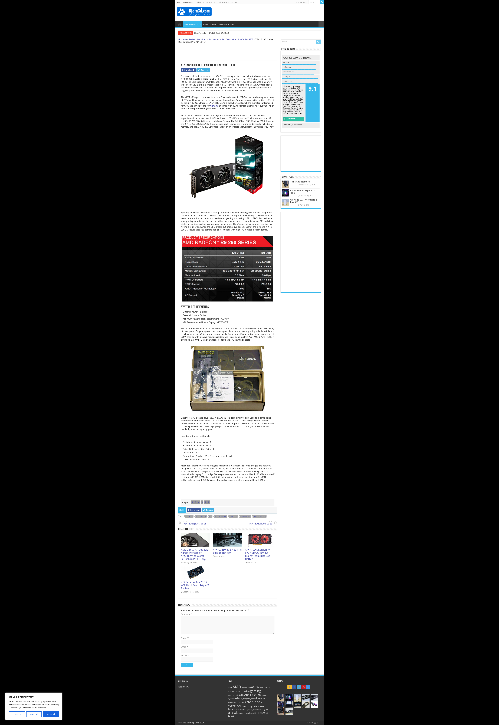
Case (260, 687)
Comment (186, 614)
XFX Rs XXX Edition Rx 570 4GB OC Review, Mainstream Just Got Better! (257, 554)
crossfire (245, 691)
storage (240, 713)
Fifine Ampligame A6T (301, 181)
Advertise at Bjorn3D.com (228, 2)
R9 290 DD (189, 516)
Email (184, 646)
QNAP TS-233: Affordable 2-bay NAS (303, 200)
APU (249, 688)
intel (237, 698)
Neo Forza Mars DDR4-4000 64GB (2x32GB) (215, 33)
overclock (235, 706)
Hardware (213, 39)
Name (185, 638)
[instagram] (306, 2)
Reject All (34, 714)
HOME (179, 24)
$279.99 (214, 105)
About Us (200, 2)
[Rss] (296, 2)
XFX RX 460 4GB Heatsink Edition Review (227, 551)
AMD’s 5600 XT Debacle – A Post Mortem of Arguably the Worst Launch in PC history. (195, 554)
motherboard (232, 703)
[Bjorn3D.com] (194, 11)
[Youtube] (304, 2)
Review (231, 709)
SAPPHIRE (257, 710)
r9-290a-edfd (201, 516)
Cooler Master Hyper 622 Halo (302, 191)
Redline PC (183, 686)
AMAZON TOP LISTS (226, 24)
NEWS (205, 24)
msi (239, 702)
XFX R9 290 (233, 516)
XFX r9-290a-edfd (260, 516)
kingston (261, 698)
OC (258, 702)
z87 (267, 713)
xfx (210, 516)
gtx (259, 694)
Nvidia (251, 702)
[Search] (322, 2)
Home (183, 39)
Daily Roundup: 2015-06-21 (194, 523)
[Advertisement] (274, 13)
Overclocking (247, 706)
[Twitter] (301, 2)
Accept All (51, 714)
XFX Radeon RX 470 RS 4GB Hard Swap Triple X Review (195, 585)
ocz (262, 702)
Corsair (237, 691)
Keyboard (252, 699)
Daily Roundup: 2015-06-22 (260, 523)
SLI (230, 712)
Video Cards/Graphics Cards (233, 39)
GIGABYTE (246, 695)
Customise (17, 714)
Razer (262, 706)
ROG (237, 710)
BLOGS (213, 24)
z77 (263, 713)
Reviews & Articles (197, 39)
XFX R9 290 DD (245, 516)
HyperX (231, 698)
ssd (234, 712)
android (244, 688)
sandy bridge (248, 710)
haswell (265, 695)
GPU (255, 695)
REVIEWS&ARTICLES (192, 24)
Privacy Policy (211, 2)
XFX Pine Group (220, 516)
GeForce (233, 694)
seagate (265, 710)
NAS (244, 702)
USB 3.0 (256, 713)
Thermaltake (248, 713)
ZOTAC (231, 716)
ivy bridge (244, 699)
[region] (33, 706)
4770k (230, 688)
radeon (256, 706)
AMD (251, 39)
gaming (255, 691)
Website (185, 655)
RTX (241, 710)
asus (254, 687)
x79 (261, 713)
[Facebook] (299, 2)
